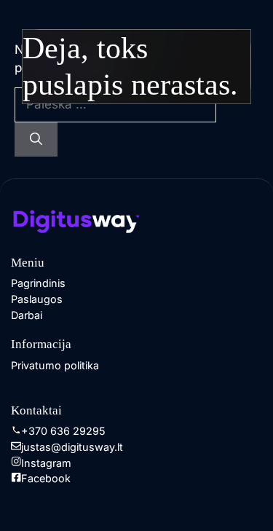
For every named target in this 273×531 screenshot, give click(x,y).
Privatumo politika (55, 365)
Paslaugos (37, 299)
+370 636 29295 (63, 431)
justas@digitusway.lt (72, 447)
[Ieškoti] (36, 139)
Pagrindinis (38, 283)
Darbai (26, 315)
